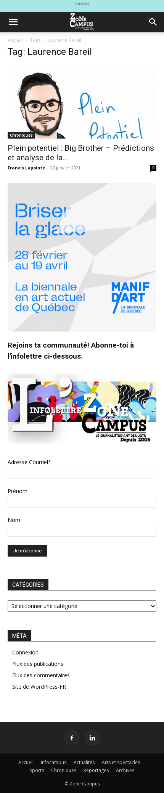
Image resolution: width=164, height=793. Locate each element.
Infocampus (53, 762)
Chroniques (21, 135)
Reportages (96, 770)
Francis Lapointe (26, 168)
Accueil (15, 40)
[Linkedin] (92, 737)
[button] (13, 22)
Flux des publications (37, 663)
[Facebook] (71, 737)
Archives (125, 770)
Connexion (25, 652)
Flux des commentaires (41, 675)
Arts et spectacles (121, 762)
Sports (37, 770)
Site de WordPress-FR (39, 686)
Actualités (84, 762)
